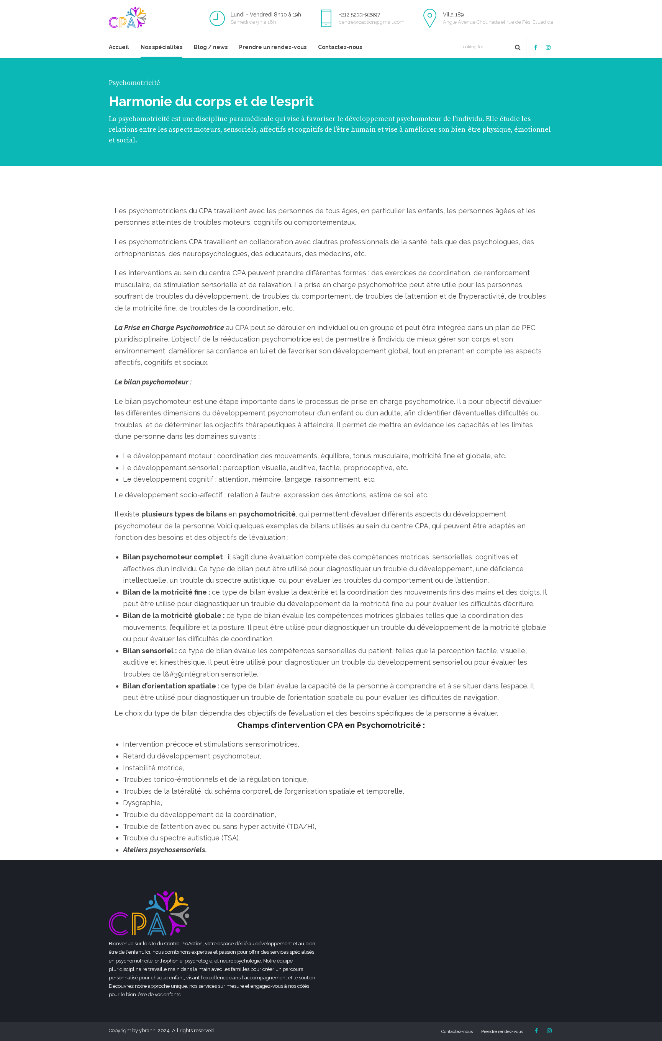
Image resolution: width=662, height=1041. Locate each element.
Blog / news (211, 47)
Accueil (119, 47)
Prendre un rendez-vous (272, 47)
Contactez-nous (340, 47)
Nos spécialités (161, 47)
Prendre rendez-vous (502, 1031)
